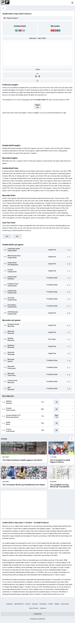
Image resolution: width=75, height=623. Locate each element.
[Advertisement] (37, 53)
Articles (51, 604)
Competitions (43, 604)
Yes (7, 236)
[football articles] (72, 439)
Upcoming (35, 604)
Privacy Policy (65, 604)
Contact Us (43, 608)
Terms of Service (33, 608)
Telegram (57, 604)
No (17, 236)
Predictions (9, 604)
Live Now (27, 604)
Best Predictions (19, 604)
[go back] (3, 8)
